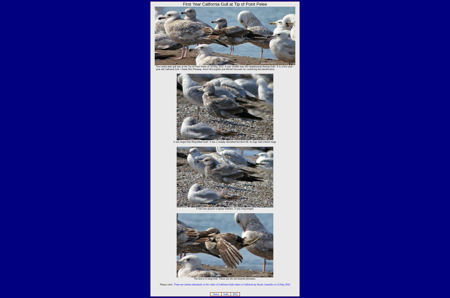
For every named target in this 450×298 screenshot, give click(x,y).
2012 (235, 294)
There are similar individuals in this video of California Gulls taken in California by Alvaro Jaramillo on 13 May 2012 (232, 284)
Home (216, 294)
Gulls (226, 294)
